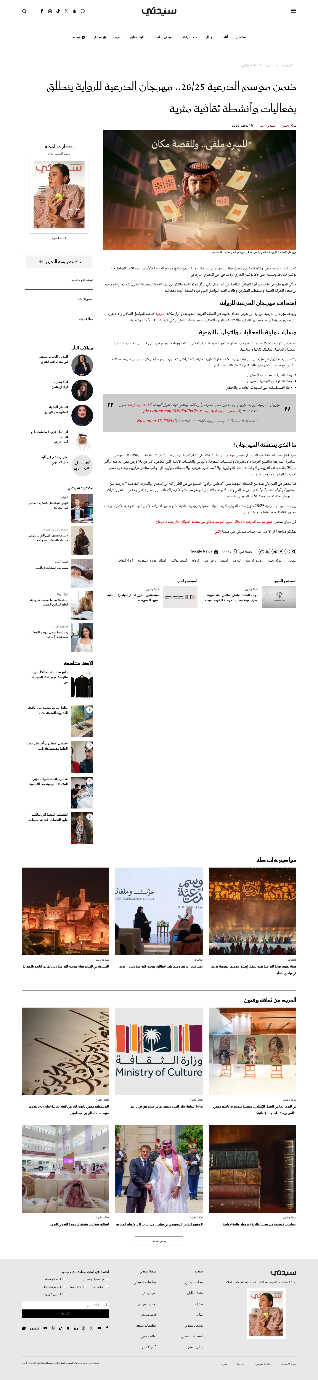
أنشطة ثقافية (179, 561)
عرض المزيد (159, 1241)
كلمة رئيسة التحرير (63, 262)
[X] (66, 11)
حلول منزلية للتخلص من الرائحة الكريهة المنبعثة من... (48, 710)
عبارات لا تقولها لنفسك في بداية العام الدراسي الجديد (49, 602)
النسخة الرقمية (59, 238)
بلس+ (118, 37)
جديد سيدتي (80, 488)
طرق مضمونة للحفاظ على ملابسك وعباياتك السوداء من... (49, 677)
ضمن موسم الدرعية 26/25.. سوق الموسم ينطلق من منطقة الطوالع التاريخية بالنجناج (214, 522)
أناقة (225, 37)
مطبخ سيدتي (194, 1282)
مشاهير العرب (60, 626)
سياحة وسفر (102, 960)
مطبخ (98, 37)
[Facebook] (42, 11)
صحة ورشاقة (189, 37)
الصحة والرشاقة (53, 1279)
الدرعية (160, 314)
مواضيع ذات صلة (276, 860)
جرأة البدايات (86, 319)
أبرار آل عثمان (60, 387)
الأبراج (64, 497)
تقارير (199, 1315)
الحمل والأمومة (52, 1294)
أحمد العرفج (61, 442)
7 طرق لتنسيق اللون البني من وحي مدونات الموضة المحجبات (48, 538)
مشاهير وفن (98, 1287)
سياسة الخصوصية (263, 1364)
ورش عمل (209, 561)
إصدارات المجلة (59, 147)
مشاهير (241, 37)
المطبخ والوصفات (51, 1287)
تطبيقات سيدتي (145, 1326)
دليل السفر (195, 1347)
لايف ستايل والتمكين (93, 1279)
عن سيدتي (149, 1293)
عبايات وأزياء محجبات (55, 529)
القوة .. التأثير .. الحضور (82, 280)
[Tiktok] (58, 11)
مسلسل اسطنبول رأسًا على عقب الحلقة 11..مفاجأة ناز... (47, 746)
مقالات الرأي (82, 348)
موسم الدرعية (224, 455)
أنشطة (224, 561)
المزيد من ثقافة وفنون (270, 1000)
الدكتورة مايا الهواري (56, 412)
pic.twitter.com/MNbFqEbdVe (170, 411)
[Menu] (293, 11)
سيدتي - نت (267, 126)
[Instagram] (50, 11)
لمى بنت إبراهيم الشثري (54, 362)
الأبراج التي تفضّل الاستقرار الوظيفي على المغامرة (48, 505)
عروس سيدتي (194, 1326)
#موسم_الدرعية (229, 411)
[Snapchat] (75, 11)
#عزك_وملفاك (207, 411)
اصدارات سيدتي (192, 1336)
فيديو (76, 37)
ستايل (199, 1304)
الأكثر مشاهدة (78, 663)
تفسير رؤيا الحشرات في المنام (51, 567)
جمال (209, 37)
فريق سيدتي (148, 1315)
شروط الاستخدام (288, 1364)
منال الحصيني (60, 462)
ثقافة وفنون (289, 126)
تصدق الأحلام (85, 299)
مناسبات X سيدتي (144, 1282)
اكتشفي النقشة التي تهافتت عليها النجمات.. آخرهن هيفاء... (47, 817)
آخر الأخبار (149, 1347)
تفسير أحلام (61, 562)
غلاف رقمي (148, 1336)
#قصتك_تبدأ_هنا (139, 405)
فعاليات (256, 343)
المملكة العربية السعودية (152, 561)
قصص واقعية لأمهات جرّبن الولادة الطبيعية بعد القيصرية (48, 781)
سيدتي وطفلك (162, 37)
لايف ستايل (137, 37)
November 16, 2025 (154, 421)
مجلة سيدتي (148, 1272)
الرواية (195, 561)
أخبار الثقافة (125, 561)
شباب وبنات (61, 594)
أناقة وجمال (75, 1287)
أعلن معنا (241, 1364)
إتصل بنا (224, 1364)
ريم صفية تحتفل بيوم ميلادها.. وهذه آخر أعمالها (49, 635)
